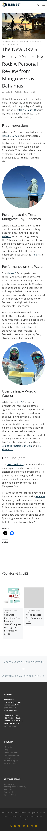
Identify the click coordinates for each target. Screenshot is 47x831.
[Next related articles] (42, 581)
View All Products (11, 763)
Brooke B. (8, 92)
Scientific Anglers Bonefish (17, 445)
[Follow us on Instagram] (32, 826)
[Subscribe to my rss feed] (11, 826)
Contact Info (9, 784)
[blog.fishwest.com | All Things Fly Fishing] (11, 4)
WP (16, 816)
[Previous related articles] (36, 581)
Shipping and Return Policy (15, 786)
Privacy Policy (9, 758)
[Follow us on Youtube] (36, 826)
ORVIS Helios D (27, 109)
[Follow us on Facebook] (15, 826)
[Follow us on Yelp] (27, 826)
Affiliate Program (11, 760)
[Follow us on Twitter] (19, 826)
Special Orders (10, 795)
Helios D (6, 236)
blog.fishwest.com (18, 812)
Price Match (8, 792)
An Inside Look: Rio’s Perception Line (34, 618)
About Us (8, 747)
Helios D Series (10, 135)
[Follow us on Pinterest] (24, 826)
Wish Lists (8, 789)
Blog (6, 749)
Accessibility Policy (11, 755)
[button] (23, 186)
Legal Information (11, 752)
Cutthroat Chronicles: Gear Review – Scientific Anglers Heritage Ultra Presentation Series (12, 624)
